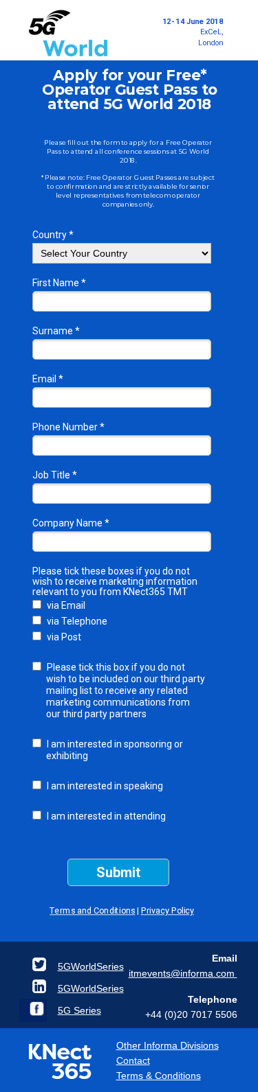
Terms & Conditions (158, 1075)
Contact (133, 1060)
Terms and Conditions (92, 911)
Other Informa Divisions (167, 1045)
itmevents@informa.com (183, 973)
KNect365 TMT (155, 591)
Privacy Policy (166, 911)
